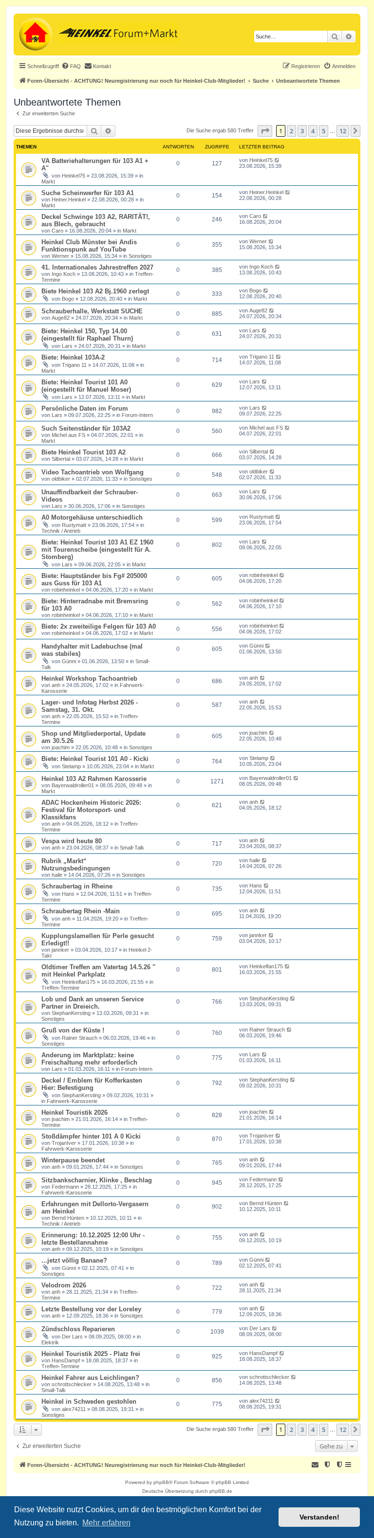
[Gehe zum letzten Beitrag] (277, 160)
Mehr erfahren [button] (106, 1523)
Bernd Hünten (68, 1218)
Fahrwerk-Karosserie (72, 1101)
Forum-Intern (137, 415)
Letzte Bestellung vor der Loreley (91, 1309)
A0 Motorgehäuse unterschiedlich (92, 517)
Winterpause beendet (73, 1160)
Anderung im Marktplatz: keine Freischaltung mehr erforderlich (89, 1058)
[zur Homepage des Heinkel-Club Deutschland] (34, 34)
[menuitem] (71, 66)
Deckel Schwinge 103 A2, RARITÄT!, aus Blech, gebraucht (95, 220)
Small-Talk (132, 847)
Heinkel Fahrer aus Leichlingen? (90, 1377)
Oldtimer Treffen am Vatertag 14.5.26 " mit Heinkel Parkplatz (98, 970)
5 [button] (323, 131)
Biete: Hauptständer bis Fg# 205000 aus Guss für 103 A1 (94, 579)
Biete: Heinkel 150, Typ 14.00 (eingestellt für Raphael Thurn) (87, 334)
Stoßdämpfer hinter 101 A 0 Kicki (91, 1136)
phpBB (161, 1482)
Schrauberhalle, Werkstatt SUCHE (92, 311)
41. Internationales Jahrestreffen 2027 (97, 267)
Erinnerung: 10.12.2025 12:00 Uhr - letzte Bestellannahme (93, 1238)
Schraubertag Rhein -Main (80, 911)
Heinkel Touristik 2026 (74, 1112)
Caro (57, 231)
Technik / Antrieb (60, 531)
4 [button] (313, 131)
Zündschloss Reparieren (78, 1329)
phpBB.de (220, 1491)
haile (57, 875)
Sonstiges (140, 256)
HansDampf (66, 1360)
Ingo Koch (63, 274)
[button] (265, 131)
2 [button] (291, 131)
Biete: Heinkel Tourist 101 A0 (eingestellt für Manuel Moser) (86, 386)
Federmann (65, 1187)
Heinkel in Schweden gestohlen (88, 1401)
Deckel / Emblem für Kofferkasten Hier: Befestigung (91, 1084)
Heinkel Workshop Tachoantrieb (89, 678)
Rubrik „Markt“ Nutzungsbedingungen (75, 864)
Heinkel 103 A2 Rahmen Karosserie (94, 778)
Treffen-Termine (60, 988)
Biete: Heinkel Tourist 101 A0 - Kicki (95, 758)
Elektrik (50, 1342)
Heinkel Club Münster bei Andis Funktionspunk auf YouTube (89, 245)
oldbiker (61, 479)
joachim (61, 747)
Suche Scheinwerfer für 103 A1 (87, 193)
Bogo (68, 299)
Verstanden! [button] (319, 1517)
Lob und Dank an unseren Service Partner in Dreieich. (92, 1002)
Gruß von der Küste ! (72, 1030)
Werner (60, 256)
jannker (60, 950)
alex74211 (74, 1409)
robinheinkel (66, 590)
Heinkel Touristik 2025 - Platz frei (90, 1353)
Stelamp (71, 766)
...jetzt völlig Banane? (74, 1260)
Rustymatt (74, 525)
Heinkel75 (73, 176)
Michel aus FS (68, 435)
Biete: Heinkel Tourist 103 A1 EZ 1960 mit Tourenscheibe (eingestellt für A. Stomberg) (97, 550)
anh (56, 685)
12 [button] (342, 131)
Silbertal (61, 459)
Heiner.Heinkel (69, 199)
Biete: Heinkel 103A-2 (73, 357)
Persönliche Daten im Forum (84, 408)
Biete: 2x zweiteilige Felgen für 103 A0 (98, 626)
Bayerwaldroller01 (73, 785)
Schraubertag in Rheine (76, 886)
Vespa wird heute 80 (71, 841)
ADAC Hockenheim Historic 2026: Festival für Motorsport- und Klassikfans (91, 810)
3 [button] (302, 131)
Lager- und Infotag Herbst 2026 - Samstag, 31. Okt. (89, 706)
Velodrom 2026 (63, 1285)
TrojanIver (64, 1143)
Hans (68, 894)
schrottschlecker (72, 1384)
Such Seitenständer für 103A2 (86, 428)
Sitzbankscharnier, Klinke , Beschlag (96, 1180)
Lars (67, 346)
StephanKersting (71, 1013)
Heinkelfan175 (78, 982)
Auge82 (61, 318)
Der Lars (72, 1336)
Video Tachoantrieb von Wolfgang (92, 472)
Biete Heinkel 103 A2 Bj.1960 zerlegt (95, 291)
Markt (48, 181)
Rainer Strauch (79, 1038)
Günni (69, 661)
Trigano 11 (74, 365)
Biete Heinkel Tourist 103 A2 (83, 452)
